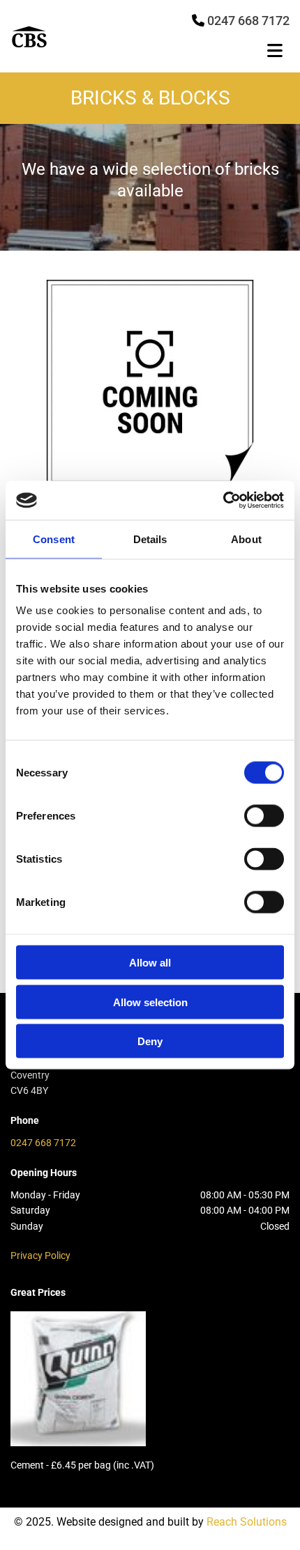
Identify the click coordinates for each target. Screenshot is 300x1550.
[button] (196, 52)
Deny (150, 1041)
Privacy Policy (40, 1255)
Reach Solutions (247, 1521)
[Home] (56, 36)
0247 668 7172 (43, 1142)
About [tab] (246, 539)
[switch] (264, 816)
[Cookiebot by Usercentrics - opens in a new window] (223, 501)
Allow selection (150, 1002)
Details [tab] (150, 539)
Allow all (150, 963)
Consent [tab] (54, 539)
